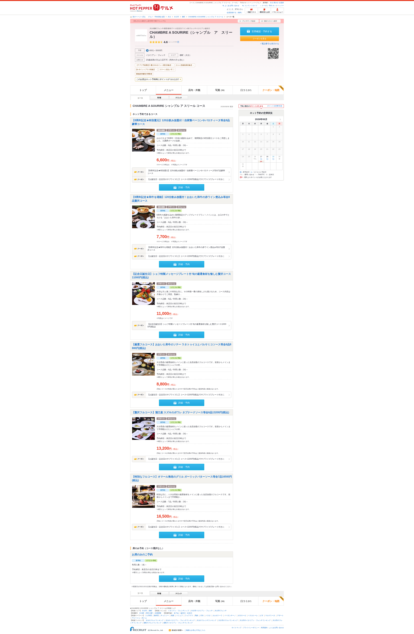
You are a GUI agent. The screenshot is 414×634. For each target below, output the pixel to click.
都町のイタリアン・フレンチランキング (178, 623)
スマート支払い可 (165, 69)
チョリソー (165, 615)
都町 (183, 17)
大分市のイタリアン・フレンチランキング (255, 620)
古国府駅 (158, 613)
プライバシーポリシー (251, 627)
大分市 (176, 17)
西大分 (276, 3)
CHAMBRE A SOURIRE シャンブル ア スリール (205, 17)
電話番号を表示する (270, 44)
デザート (280, 615)
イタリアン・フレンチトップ (178, 611)
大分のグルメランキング (154, 620)
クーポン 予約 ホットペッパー (273, 5)
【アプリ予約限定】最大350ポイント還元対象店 (153, 65)
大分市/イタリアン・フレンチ (202, 611)
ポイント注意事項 (273, 106)
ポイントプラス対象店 (147, 69)
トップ (143, 90)
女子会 (176, 613)
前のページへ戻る (139, 17)
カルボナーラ (217, 615)
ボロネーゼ (242, 615)
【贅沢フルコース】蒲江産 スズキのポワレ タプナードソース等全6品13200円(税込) (180, 412)
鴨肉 (196, 615)
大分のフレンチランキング (206, 620)
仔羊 (202, 615)
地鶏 (172, 615)
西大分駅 (149, 613)
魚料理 (156, 615)
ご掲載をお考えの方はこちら (194, 630)
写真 (219, 90)
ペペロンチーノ (230, 615)
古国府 (281, 3)
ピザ (261, 615)
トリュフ (179, 615)
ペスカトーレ (253, 615)
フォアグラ (189, 615)
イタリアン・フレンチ (155, 55)
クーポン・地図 (270, 90)
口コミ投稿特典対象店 (184, 65)
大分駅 (141, 613)
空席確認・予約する (262, 31)
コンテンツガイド (250, 5)
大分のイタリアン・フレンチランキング (180, 620)
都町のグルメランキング (152, 623)
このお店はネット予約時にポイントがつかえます (157, 79)
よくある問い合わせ (232, 5)
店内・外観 (194, 90)
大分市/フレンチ (221, 611)
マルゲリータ (270, 615)
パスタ (208, 615)
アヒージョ (136, 618)
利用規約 (264, 627)
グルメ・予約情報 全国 (156, 17)
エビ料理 (148, 615)
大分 (271, 3)
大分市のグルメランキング (228, 620)
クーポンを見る (259, 39)
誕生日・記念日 (186, 613)
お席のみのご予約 (142, 554)
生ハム (144, 618)
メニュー (169, 90)
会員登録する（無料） (235, 12)
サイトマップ (236, 627)
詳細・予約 (184, 187)
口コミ (245, 90)
